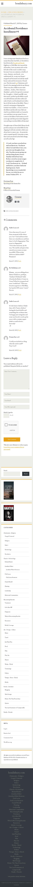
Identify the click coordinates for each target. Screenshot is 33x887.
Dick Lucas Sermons (11, 577)
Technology (8, 668)
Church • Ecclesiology (9, 558)
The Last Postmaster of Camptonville (15, 708)
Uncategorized (15, 12)
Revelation (8, 554)
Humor (7, 660)
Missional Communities (11, 595)
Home (3, 12)
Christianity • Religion (10, 533)
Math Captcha (8, 412)
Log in (5, 729)
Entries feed (7, 733)
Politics (7, 673)
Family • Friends (8, 712)
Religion (7, 541)
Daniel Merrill (8, 582)
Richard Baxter (9, 562)
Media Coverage (9, 625)
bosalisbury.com (23, 3)
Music (6, 633)
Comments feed (8, 738)
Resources (7, 621)
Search (5, 470)
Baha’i (6, 545)
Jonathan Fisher (9, 566)
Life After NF (8, 607)
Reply (19, 261)
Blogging (7, 690)
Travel (6, 637)
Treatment (8, 603)
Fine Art (7, 655)
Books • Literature (8, 686)
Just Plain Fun (8, 642)
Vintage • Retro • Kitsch (11, 677)
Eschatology (8, 549)
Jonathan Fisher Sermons (13, 569)
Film (6, 651)
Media (6, 682)
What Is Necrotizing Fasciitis (12, 616)
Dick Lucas (8, 574)
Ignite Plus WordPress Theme (12, 882)
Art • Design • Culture (10, 630)
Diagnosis (7, 612)
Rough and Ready (18, 63)
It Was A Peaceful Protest (12, 190)
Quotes (7, 703)
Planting (7, 586)
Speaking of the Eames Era (12, 183)
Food (6, 646)
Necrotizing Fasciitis (9, 599)
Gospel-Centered (9, 536)
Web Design (8, 694)
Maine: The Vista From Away (12, 699)
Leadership (8, 591)
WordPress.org (8, 742)
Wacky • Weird (9, 664)
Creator (24, 23)
